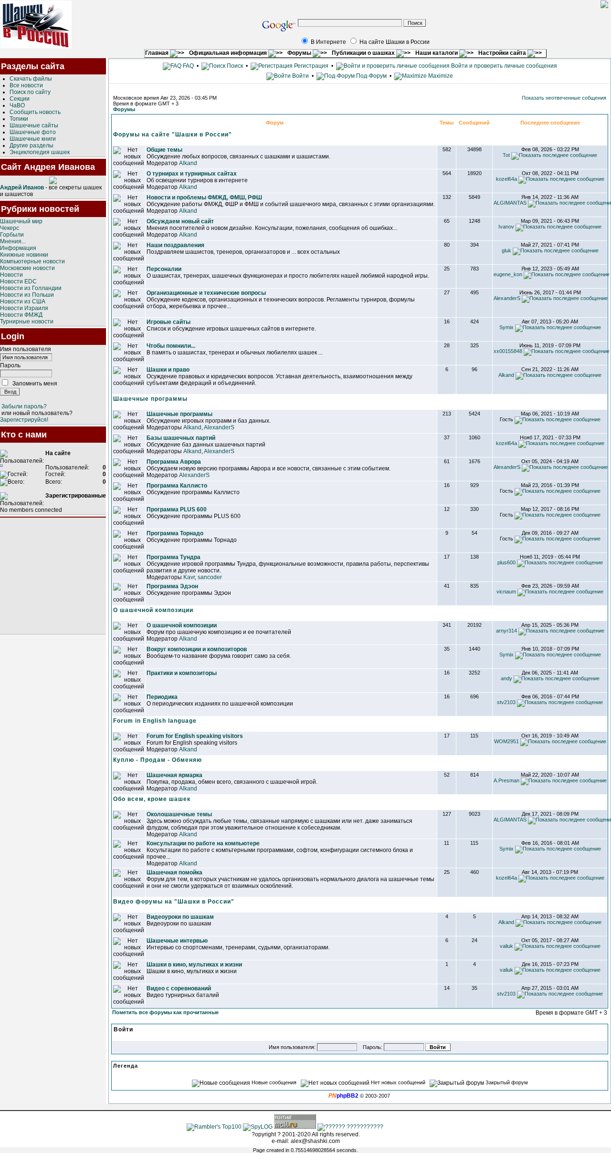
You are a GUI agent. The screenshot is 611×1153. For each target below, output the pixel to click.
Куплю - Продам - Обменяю (157, 760)
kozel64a (506, 179)
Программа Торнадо (175, 533)
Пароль (10, 365)
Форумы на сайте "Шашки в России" (172, 134)
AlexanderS (507, 298)
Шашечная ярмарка (174, 775)
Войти (300, 76)
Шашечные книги (33, 138)
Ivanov (506, 226)
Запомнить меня (34, 383)
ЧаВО (17, 105)
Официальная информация (228, 53)
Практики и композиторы (182, 673)
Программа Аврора (174, 461)
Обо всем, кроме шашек (151, 799)
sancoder (210, 577)
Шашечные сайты (34, 125)
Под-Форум (371, 76)
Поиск (234, 65)
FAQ (187, 65)
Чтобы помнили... (171, 346)
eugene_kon (508, 274)
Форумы (300, 53)
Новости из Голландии (31, 288)
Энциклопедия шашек (40, 152)
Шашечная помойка (174, 872)
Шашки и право (168, 369)
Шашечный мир (21, 221)
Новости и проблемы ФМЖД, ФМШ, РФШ (204, 197)
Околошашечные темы (179, 814)
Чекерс (9, 228)
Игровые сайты (168, 322)
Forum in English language (155, 720)
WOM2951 (506, 741)
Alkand (188, 163)
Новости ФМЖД (21, 315)
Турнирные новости (26, 321)
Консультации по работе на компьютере (203, 843)
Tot (506, 155)
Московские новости (27, 268)
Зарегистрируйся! (24, 419)
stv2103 (506, 702)
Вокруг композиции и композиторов (197, 649)
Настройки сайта (502, 53)
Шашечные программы (150, 398)
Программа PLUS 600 (177, 509)
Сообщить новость (35, 112)
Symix (506, 327)
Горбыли (12, 234)
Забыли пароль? (24, 406)
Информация (18, 248)
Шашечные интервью (177, 940)
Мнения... (13, 241)
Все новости (26, 85)
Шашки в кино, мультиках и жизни (194, 964)
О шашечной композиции (153, 610)
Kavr (189, 577)
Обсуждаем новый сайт (180, 221)
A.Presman (506, 780)
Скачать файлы (31, 78)
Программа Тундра (173, 557)
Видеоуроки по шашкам (180, 917)
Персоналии (164, 269)
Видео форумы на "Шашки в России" (173, 901)
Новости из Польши (27, 294)
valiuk (506, 946)
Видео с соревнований (179, 988)
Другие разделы (31, 145)
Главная (157, 53)
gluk (506, 250)
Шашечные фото (33, 132)
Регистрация (310, 65)
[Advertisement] (53, 576)
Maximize (440, 76)
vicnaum (506, 591)
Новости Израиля (24, 308)
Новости (11, 274)
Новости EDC (18, 281)
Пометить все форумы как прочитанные (165, 1012)
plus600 (506, 562)
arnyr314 (506, 631)
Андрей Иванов (22, 187)
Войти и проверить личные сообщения (503, 65)
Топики (19, 118)
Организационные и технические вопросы (206, 293)
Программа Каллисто (177, 485)
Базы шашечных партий (181, 438)
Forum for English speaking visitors (195, 736)
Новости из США (22, 301)
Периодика (162, 697)
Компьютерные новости (32, 261)
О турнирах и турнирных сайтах (192, 173)
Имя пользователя (25, 349)
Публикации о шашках (364, 53)
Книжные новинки (24, 254)
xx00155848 (508, 351)
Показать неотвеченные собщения (564, 98)
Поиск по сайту (30, 92)
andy (506, 678)
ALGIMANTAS (510, 203)
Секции (20, 98)
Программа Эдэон (172, 586)
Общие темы (164, 149)
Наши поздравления (175, 245)
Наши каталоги (437, 53)
